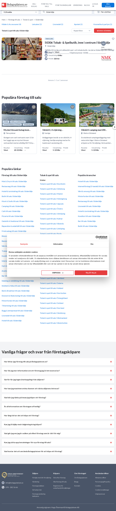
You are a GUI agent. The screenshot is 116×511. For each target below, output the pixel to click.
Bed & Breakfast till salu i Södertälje (15, 291)
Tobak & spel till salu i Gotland (51, 303)
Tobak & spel (28, 20)
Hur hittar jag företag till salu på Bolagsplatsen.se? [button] (26, 361)
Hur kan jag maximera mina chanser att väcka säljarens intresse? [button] (31, 388)
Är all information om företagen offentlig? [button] (22, 406)
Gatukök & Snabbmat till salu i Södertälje (17, 221)
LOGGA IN (95, 5)
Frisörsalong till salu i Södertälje (14, 231)
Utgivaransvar (100, 494)
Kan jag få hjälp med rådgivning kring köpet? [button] (23, 424)
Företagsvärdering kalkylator (38, 495)
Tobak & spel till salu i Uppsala (51, 204)
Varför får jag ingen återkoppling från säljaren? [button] (24, 379)
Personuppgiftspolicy (102, 482)
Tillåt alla (91, 273)
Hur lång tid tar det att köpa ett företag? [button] (21, 415)
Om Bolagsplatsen (80, 478)
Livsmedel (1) (58, 24)
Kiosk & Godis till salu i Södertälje (15, 201)
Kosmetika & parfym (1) (102, 24)
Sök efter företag (59, 478)
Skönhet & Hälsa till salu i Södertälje (15, 286)
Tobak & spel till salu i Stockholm (52, 184)
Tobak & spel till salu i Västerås (52, 224)
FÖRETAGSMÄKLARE (63, 5)
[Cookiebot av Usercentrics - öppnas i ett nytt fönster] (97, 237)
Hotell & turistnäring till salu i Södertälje (17, 191)
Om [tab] (92, 244)
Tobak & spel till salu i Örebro (51, 209)
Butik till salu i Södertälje (11, 196)
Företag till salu (14, 20)
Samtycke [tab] (24, 244)
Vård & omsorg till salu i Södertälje (91, 191)
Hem (4, 20)
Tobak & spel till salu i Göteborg (52, 189)
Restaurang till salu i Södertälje (13, 186)
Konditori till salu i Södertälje (89, 216)
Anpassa (56, 273)
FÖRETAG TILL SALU (46, 5)
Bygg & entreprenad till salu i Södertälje (17, 311)
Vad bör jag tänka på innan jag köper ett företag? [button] (25, 397)
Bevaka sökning (104, 31)
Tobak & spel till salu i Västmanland (53, 318)
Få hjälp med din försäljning (41, 478)
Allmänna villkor (100, 478)
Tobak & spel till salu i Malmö (51, 194)
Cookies (98, 486)
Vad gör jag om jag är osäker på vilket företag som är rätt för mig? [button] (32, 433)
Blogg (76, 482)
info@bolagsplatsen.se (14, 483)
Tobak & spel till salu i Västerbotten (53, 323)
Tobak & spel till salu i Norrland (52, 308)
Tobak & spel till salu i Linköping (52, 228)
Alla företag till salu (60, 482)
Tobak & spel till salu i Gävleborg (52, 313)
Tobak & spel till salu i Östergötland (54, 298)
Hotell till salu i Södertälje (12, 320)
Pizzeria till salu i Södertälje (12, 216)
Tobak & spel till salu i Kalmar (51, 219)
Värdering (35, 482)
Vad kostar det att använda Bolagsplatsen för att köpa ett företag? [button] (33, 451)
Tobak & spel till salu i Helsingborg (53, 199)
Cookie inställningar (102, 490)
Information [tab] (58, 244)
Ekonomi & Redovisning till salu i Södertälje (18, 296)
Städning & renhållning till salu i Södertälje (18, 281)
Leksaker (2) (37, 24)
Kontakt (77, 486)
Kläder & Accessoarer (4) (11, 24)
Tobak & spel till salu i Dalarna (51, 283)
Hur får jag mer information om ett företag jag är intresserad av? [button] (32, 371)
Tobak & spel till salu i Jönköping (52, 214)
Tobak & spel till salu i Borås (51, 233)
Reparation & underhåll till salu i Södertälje (18, 226)
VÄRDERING (77, 5)
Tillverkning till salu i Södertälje (14, 306)
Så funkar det (37, 490)
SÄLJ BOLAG (34, 5)
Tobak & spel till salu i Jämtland (52, 278)
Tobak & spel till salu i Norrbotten (53, 293)
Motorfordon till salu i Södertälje (14, 301)
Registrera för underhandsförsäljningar (61, 487)
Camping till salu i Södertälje (13, 206)
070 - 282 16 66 (12, 487)
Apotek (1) (78, 24)
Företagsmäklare (38, 486)
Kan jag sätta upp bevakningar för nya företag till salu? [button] (27, 442)
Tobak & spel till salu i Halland (51, 288)
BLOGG (87, 5)
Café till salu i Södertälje (11, 211)
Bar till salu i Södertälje (87, 221)
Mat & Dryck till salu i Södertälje (14, 181)
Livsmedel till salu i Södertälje (13, 315)
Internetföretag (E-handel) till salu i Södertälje (95, 186)
